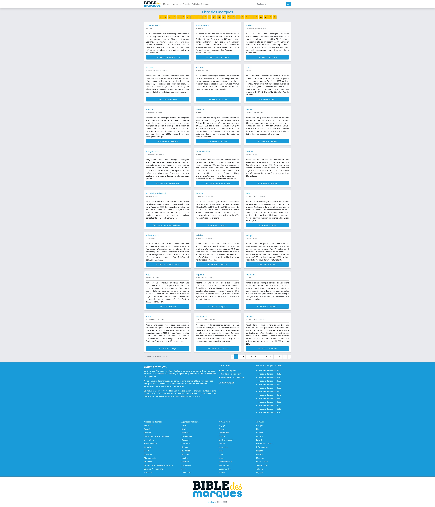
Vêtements (186, 472)
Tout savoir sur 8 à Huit (217, 99)
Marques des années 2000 (270, 405)
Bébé (183, 429)
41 (280, 356)
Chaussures (224, 432)
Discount (185, 440)
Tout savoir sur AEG (167, 306)
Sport (183, 469)
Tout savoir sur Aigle (167, 348)
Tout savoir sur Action (267, 183)
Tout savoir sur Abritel (267, 141)
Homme (184, 447)
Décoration (149, 440)
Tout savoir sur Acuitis (217, 225)
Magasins (177, 4)
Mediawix (212, 502)
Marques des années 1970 (270, 395)
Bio (257, 429)
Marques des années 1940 (270, 384)
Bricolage (185, 432)
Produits (186, 4)
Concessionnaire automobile (156, 436)
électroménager (226, 440)
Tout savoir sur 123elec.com (168, 57)
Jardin (146, 451)
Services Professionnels (154, 469)
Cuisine (222, 436)
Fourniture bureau (264, 443)
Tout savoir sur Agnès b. (267, 306)
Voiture (222, 472)
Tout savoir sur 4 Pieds (267, 57)
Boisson (147, 432)
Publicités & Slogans (200, 4)
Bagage (222, 425)
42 (285, 356)
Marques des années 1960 (270, 391)
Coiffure (259, 432)
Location (185, 454)
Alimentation (224, 422)
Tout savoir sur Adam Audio (168, 264)
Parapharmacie (225, 461)
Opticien (185, 461)
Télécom (259, 469)
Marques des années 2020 (270, 412)
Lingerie (259, 451)
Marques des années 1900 (270, 370)
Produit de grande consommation (158, 465)
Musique (260, 458)
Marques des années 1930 (270, 381)
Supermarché (225, 469)
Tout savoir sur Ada (267, 225)
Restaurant (186, 465)
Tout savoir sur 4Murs (167, 99)
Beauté (147, 429)
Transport (148, 472)
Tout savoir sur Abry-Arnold (167, 183)
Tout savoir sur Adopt (267, 264)
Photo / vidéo (262, 461)
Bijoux (221, 429)
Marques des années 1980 (270, 398)
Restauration (224, 465)
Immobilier (223, 447)
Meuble (184, 458)
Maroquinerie (150, 458)
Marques (167, 4)
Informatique (262, 447)
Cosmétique (186, 436)
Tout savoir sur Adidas (217, 264)
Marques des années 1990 (270, 402)
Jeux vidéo (185, 451)
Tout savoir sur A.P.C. (267, 99)
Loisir (221, 454)
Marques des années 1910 (270, 374)
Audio (183, 425)
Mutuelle (148, 461)
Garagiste (148, 447)
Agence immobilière (190, 422)
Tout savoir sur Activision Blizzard (167, 225)
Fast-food (185, 443)
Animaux (260, 422)
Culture (259, 436)
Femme (222, 443)
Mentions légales (228, 370)
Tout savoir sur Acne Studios (217, 183)
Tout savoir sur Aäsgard (167, 141)
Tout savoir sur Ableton (217, 141)
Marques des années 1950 (270, 388)
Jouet (221, 451)
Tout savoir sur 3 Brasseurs (217, 57)
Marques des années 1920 (270, 377)
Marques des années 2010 (270, 409)
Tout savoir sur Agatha (217, 306)
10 (271, 356)
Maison (259, 454)
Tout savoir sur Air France (217, 348)
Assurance (148, 425)
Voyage (259, 472)
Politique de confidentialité (232, 377)
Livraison (148, 454)
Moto (221, 458)
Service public (262, 465)
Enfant (259, 440)
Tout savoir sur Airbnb (267, 348)
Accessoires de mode (153, 422)
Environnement (150, 443)
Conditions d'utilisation (231, 374)
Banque (259, 425)
